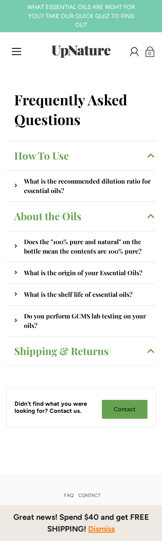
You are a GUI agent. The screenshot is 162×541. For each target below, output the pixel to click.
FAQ (69, 495)
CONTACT (89, 495)
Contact (125, 409)
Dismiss (101, 529)
